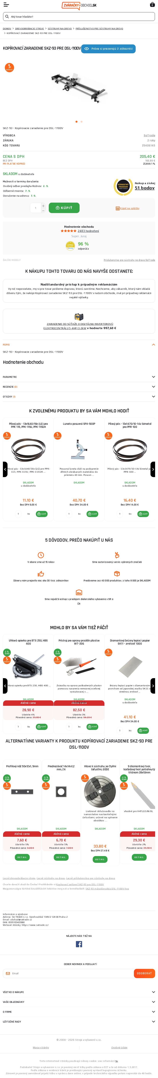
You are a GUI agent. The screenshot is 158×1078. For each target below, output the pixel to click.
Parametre (10, 377)
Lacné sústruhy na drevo (51, 878)
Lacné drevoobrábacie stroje (19, 878)
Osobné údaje (119, 1047)
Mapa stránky (41, 1047)
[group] (28, 469)
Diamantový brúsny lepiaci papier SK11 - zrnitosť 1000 (130, 642)
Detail (22, 857)
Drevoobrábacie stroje (29, 28)
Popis (6, 345)
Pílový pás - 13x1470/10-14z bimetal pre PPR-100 (129, 425)
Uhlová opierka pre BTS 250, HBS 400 (28, 642)
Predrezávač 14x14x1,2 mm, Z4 (61, 767)
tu (116, 1061)
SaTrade (149, 135)
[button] (42, 514)
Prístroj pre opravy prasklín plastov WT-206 (79, 642)
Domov (7, 28)
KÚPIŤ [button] (43, 514)
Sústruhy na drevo (60, 28)
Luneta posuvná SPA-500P (79, 424)
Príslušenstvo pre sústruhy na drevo (99, 28)
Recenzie (10, 387)
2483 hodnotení (88, 231)
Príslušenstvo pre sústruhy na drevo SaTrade (129, 260)
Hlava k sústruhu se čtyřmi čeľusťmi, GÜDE (100, 767)
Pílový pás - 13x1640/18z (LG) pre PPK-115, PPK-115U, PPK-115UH (28, 425)
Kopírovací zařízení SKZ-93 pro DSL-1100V (80, 884)
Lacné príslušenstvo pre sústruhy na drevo (90, 878)
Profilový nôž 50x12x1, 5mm (22, 766)
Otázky (9, 396)
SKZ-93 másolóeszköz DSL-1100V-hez (107, 888)
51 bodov (145, 187)
